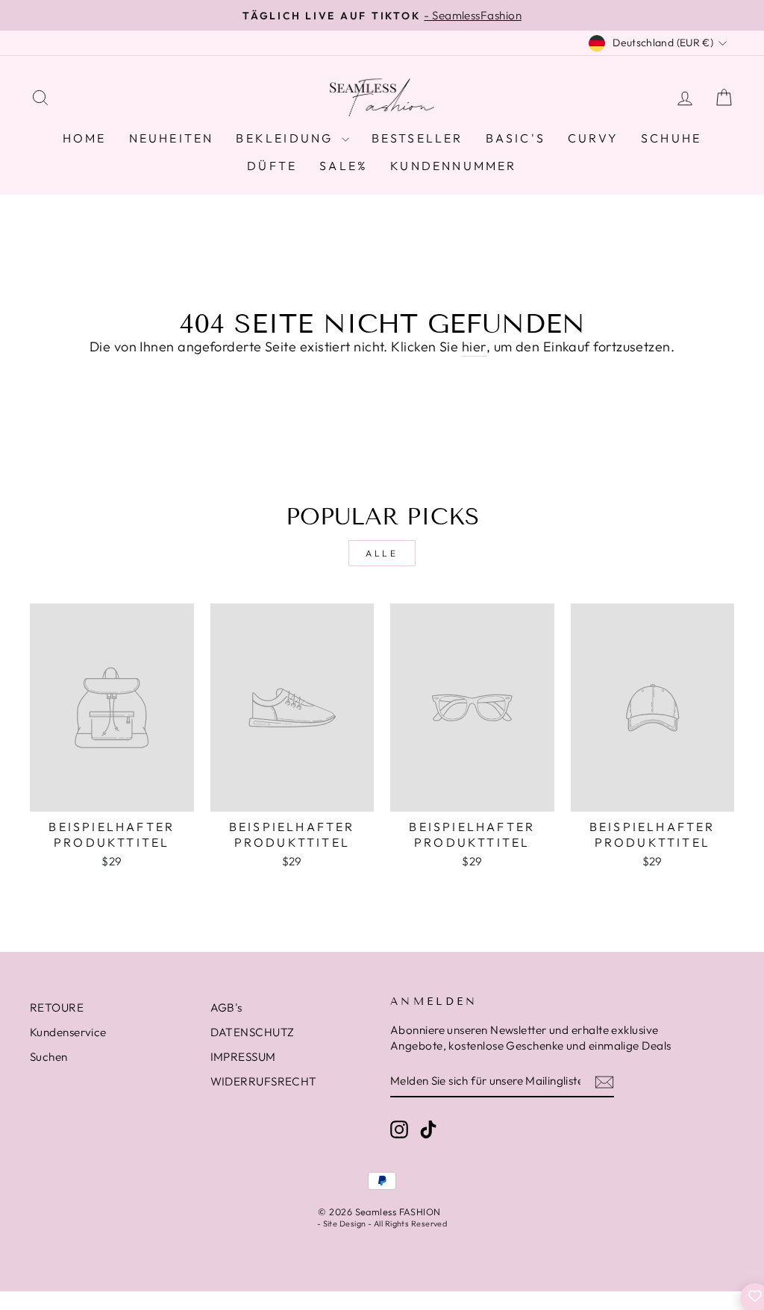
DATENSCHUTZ (252, 1032)
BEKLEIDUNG (286, 138)
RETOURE (57, 1007)
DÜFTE (272, 165)
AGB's (226, 1007)
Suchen (49, 1057)
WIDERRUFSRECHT (263, 1081)
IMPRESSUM (243, 1057)
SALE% (343, 165)
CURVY (593, 138)
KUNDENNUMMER (453, 165)
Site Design (344, 1223)
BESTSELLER (417, 138)
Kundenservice (68, 1032)
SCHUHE (671, 138)
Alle (382, 553)
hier (474, 346)
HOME (85, 138)
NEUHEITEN (171, 138)
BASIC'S (515, 138)
